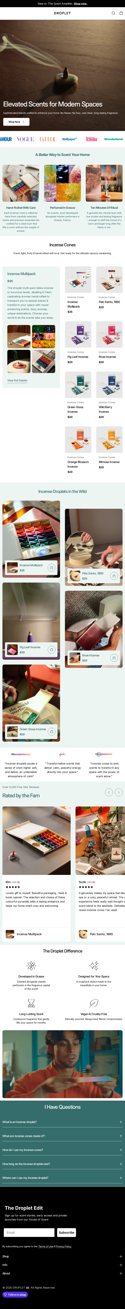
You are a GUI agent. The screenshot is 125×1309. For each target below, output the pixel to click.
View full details (17, 380)
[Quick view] (86, 273)
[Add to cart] (52, 568)
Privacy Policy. (64, 1246)
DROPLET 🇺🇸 (21, 1287)
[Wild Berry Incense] (109, 385)
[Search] (113, 13)
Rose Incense (107, 356)
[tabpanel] (62, 624)
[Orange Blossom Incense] (78, 439)
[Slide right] (119, 792)
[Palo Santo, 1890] (109, 279)
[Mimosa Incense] (109, 439)
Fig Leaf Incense (78, 356)
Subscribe (66, 1232)
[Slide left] (109, 792)
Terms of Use (45, 1246)
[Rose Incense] (109, 334)
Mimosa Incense (109, 462)
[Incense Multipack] (78, 279)
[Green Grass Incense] (78, 385)
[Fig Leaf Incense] (78, 334)
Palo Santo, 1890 (109, 302)
